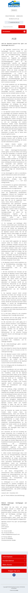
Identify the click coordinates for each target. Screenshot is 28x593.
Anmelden (19, 16)
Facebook (14, 574)
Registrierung (10, 16)
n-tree (16, 590)
